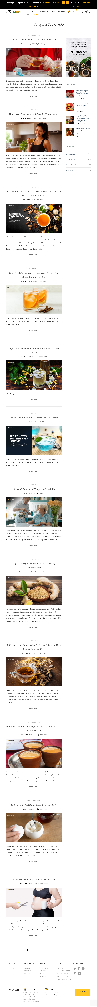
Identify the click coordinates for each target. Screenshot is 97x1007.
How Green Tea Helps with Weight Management (33, 114)
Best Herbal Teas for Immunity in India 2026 (83, 131)
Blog (53, 11)
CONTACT (60, 968)
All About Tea (70, 159)
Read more (34, 96)
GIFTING (43, 971)
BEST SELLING (28, 974)
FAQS (9, 971)
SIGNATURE (28, 971)
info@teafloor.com (59, 995)
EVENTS (42, 974)
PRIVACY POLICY (62, 977)
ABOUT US (11, 968)
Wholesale (44, 11)
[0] (86, 12)
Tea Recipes (70, 170)
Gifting (34, 11)
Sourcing (44, 977)
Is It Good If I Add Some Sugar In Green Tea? (33, 804)
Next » (38, 950)
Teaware (61, 11)
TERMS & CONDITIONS (64, 979)
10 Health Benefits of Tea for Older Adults (34, 489)
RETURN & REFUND (63, 974)
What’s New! (70, 154)
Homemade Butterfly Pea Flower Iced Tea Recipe (33, 417)
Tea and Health (71, 165)
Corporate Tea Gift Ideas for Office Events (83, 105)
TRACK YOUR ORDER (64, 971)
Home (27, 14)
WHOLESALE (44, 968)
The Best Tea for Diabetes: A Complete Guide (33, 39)
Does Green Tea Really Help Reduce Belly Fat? (34, 879)
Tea (27, 11)
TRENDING (27, 968)
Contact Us (84, 992)
